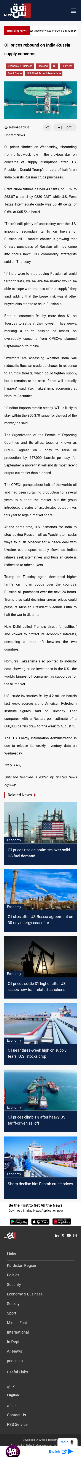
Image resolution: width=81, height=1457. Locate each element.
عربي (11, 1386)
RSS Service (17, 1424)
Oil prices (67, 66)
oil (54, 66)
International (18, 1332)
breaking (43, 66)
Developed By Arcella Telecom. (40, 1439)
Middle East (17, 1322)
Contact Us (16, 1415)
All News (14, 1351)
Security (14, 1284)
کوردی (11, 1405)
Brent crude (15, 73)
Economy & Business (20, 66)
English (13, 1396)
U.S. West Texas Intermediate (44, 73)
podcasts (15, 1360)
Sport (11, 1313)
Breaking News (17, 30)
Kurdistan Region (21, 1265)
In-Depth (14, 1341)
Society (13, 1303)
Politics (13, 1275)
